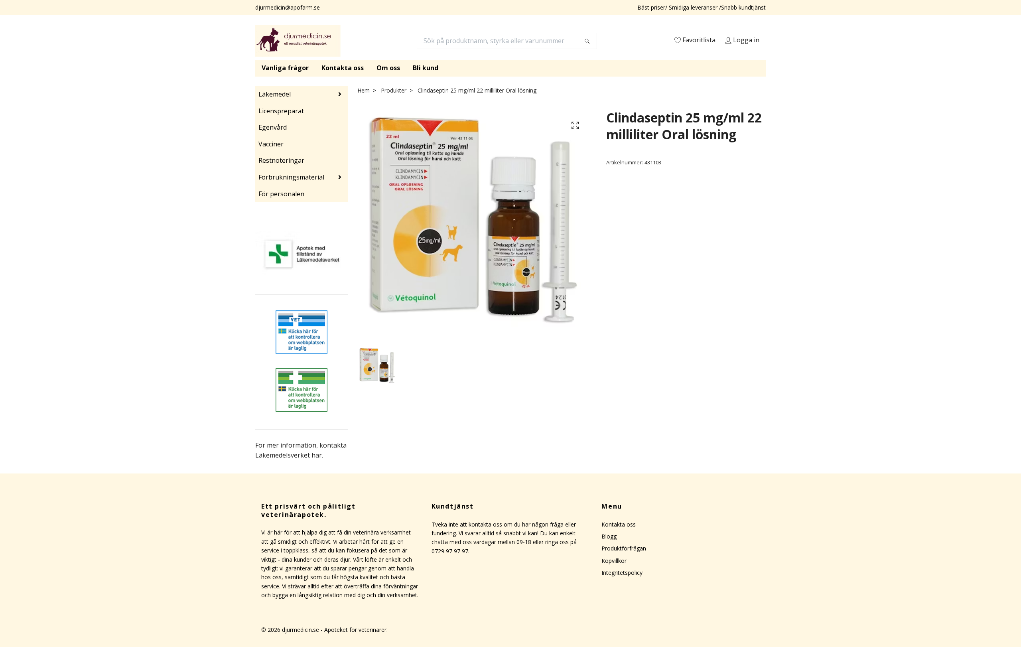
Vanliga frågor (285, 67)
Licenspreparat (281, 111)
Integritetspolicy (622, 572)
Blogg (609, 536)
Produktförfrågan (623, 548)
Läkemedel (274, 94)
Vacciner (271, 144)
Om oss (388, 67)
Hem (363, 90)
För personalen (281, 193)
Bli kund (425, 67)
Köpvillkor (614, 560)
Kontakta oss (342, 67)
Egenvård (272, 127)
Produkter (393, 90)
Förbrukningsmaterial (291, 177)
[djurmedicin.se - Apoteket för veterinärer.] (298, 41)
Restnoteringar (281, 160)
